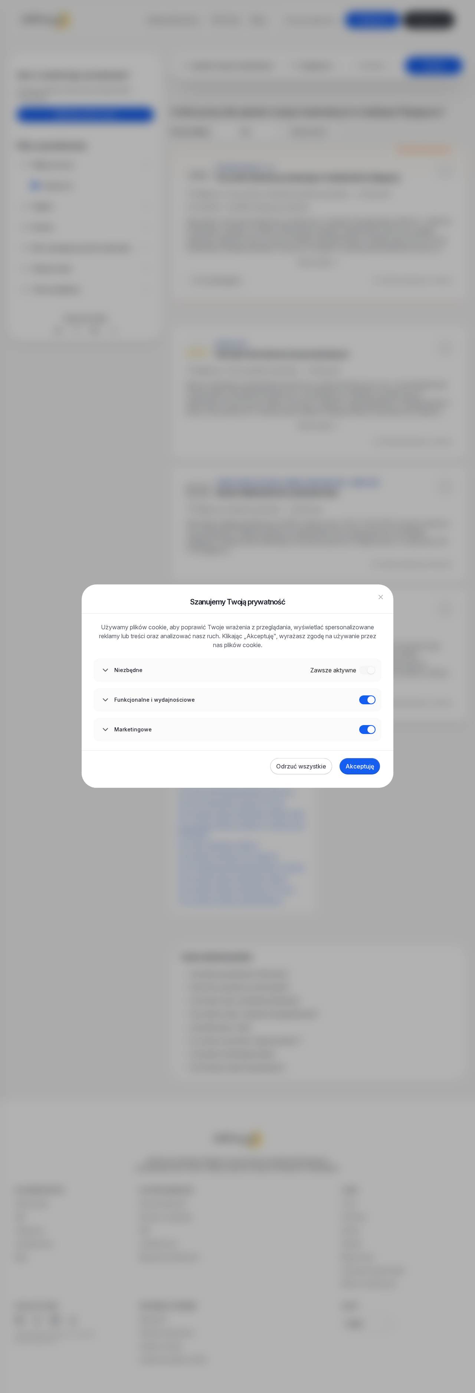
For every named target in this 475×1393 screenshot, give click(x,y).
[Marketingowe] (367, 729)
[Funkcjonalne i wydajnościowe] (367, 699)
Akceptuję (359, 766)
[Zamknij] (380, 597)
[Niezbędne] (367, 670)
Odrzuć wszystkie (301, 766)
